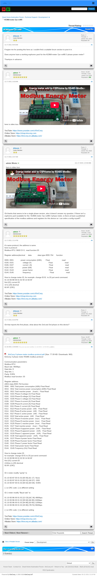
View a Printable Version (12, 541)
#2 (91, 81)
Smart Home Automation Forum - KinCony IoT (37, 567)
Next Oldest (10, 533)
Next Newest (22, 533)
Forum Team (7, 567)
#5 (91, 320)
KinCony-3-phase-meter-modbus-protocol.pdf (26, 354)
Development (43, 17)
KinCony (12, 574)
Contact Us (17, 567)
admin (52, 347)
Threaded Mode (89, 29)
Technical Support (31, 17)
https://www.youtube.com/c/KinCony (28, 130)
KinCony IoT (29, 574)
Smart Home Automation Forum (13, 17)
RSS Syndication (48, 570)
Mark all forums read (87, 567)
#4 (91, 240)
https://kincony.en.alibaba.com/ (29, 136)
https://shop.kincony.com (26, 133)
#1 (91, 45)
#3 (91, 157)
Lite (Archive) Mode (71, 567)
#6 (91, 347)
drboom (16, 36)
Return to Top (59, 567)
